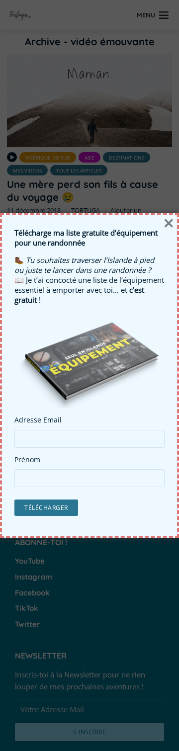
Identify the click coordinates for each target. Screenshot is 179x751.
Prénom (27, 459)
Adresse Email (38, 420)
